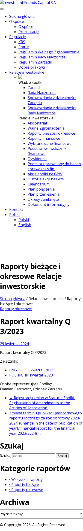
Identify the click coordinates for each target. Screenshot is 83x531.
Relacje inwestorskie (26, 72)
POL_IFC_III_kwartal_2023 (31, 375)
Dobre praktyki (31, 67)
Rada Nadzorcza (42, 92)
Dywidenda (37, 158)
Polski (14, 214)
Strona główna (22, 16)
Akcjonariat (37, 123)
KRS (21, 41)
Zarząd (34, 87)
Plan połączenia (41, 189)
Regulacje (17, 36)
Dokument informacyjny (48, 204)
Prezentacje (28, 31)
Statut (23, 46)
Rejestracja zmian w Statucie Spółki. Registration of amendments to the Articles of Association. (42, 402)
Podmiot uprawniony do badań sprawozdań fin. (54, 166)
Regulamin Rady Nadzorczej (42, 57)
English (24, 224)
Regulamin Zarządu (35, 62)
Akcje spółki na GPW (45, 173)
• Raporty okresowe (26, 489)
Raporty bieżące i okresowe (51, 133)
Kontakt (16, 209)
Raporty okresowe (16, 308)
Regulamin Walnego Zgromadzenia (48, 52)
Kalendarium (39, 184)
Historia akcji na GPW (46, 179)
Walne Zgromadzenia (46, 128)
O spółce (16, 21)
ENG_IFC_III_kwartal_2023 (31, 370)
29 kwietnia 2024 (14, 343)
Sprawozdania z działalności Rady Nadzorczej (52, 110)
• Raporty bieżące (24, 484)
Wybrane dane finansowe (49, 143)
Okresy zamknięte (43, 199)
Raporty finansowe (44, 138)
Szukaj (6, 455)
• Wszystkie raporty (26, 479)
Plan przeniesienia (43, 194)
